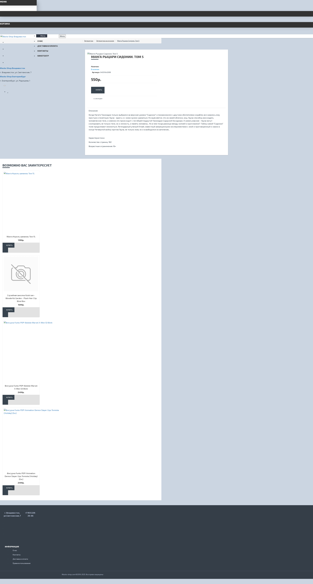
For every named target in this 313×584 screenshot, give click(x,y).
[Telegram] (7, 533)
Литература (88, 41)
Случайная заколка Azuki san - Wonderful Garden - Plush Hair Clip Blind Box (21, 298)
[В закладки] (5, 250)
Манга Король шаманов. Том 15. (21, 236)
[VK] (7, 522)
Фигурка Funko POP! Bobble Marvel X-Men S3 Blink (21, 387)
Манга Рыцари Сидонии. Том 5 (128, 41)
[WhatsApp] (7, 527)
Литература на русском (105, 41)
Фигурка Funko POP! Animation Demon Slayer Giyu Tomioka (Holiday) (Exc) (21, 476)
